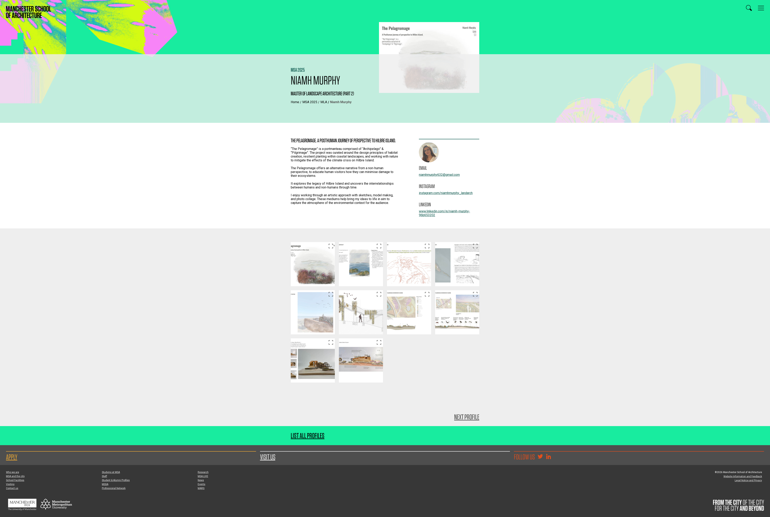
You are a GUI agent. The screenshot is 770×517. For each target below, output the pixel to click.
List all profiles (307, 435)
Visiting (10, 484)
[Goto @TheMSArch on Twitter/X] (540, 457)
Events (201, 484)
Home (295, 102)
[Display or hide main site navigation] (761, 8)
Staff (104, 476)
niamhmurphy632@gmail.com (439, 175)
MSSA (105, 484)
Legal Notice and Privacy (748, 480)
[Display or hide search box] (749, 8)
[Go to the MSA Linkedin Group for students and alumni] (548, 457)
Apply (11, 456)
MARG (201, 488)
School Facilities (15, 480)
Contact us (12, 488)
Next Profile (466, 416)
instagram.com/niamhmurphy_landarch (446, 193)
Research (203, 472)
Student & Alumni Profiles (116, 480)
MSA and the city (15, 476)
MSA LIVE (203, 476)
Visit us (267, 456)
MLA (323, 102)
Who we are (12, 472)
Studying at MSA (111, 472)
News (201, 480)
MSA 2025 (309, 102)
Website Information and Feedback (742, 476)
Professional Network (114, 488)
